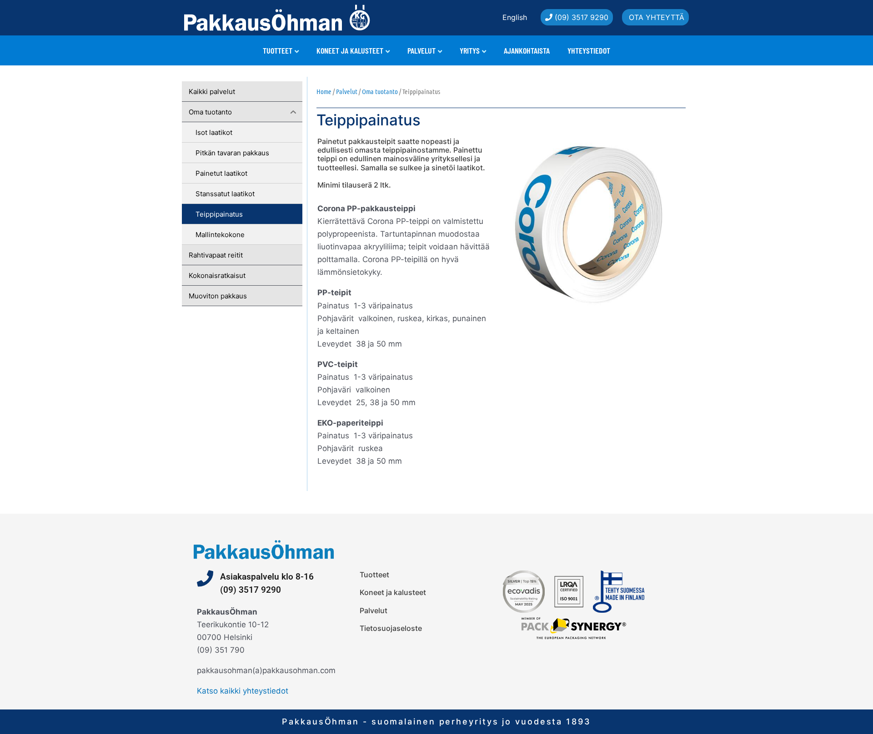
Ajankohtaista (527, 50)
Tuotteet (277, 50)
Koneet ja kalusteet (349, 50)
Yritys (470, 50)
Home (323, 91)
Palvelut (421, 50)
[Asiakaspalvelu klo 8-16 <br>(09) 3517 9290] (205, 578)
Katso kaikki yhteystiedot (242, 690)
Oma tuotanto (380, 91)
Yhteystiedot (588, 50)
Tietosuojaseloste (391, 628)
